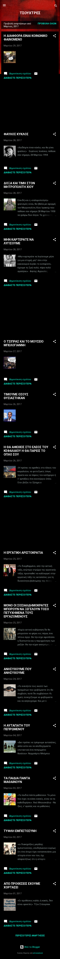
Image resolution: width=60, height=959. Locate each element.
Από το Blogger (32, 947)
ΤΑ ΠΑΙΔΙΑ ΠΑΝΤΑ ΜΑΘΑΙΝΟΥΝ (17, 780)
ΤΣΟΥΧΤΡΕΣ (30, 13)
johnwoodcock (38, 953)
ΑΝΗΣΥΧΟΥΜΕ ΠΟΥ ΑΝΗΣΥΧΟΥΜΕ (18, 671)
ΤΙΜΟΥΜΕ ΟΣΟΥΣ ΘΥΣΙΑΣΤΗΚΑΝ (16, 396)
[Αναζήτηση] (56, 6)
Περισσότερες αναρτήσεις (30, 935)
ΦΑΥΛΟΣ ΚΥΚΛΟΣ (16, 134)
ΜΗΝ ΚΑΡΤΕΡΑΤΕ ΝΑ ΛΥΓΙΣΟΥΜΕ (19, 241)
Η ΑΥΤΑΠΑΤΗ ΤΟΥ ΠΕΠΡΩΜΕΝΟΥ (17, 727)
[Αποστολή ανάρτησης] (36, 74)
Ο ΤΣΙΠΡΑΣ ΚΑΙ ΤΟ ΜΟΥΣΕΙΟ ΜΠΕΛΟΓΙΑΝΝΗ (24, 343)
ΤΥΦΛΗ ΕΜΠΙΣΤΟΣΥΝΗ (20, 831)
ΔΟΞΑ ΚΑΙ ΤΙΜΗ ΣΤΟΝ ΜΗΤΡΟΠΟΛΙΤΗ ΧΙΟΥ (19, 185)
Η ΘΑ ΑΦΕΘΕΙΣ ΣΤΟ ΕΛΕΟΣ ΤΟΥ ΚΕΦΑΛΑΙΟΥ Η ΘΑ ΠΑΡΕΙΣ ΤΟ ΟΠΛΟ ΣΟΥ (26, 450)
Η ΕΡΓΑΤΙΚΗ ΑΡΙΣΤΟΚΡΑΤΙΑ (23, 552)
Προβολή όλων (47, 23)
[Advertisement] (30, 105)
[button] (54, 36)
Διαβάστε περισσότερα (18, 77)
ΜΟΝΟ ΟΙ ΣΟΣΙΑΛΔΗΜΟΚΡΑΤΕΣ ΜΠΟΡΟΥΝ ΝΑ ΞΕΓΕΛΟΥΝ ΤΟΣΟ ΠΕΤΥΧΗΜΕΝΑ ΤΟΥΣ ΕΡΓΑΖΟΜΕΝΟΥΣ (26, 611)
